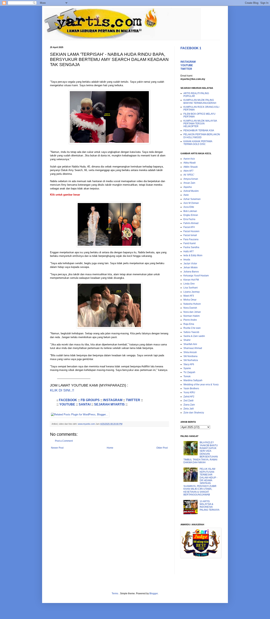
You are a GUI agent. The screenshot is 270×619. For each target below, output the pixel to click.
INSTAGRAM (112, 400)
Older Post (162, 447)
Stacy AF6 (188, 364)
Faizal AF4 (189, 227)
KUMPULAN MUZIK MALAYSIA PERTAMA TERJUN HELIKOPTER (200, 123)
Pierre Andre (190, 319)
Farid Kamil (189, 243)
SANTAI (85, 404)
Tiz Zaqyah (189, 372)
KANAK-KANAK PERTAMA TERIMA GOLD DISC (197, 143)
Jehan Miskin (190, 267)
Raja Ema (188, 324)
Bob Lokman (190, 211)
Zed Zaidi (188, 400)
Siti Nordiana (190, 356)
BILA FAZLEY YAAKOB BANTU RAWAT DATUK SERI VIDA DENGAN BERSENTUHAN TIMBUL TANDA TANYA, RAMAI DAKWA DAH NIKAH (200, 452)
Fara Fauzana (190, 239)
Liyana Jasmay (191, 291)
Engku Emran (190, 215)
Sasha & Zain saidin (194, 336)
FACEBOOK (68, 400)
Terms (115, 593)
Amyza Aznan (190, 179)
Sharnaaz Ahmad (192, 348)
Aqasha (187, 187)
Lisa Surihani (190, 287)
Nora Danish (190, 307)
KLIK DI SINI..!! (62, 390)
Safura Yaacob (191, 332)
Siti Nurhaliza (190, 360)
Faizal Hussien (191, 231)
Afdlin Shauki (190, 166)
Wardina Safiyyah (192, 380)
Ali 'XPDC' (188, 174)
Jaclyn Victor (190, 263)
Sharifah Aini (190, 344)
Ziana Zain (189, 404)
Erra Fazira (189, 219)
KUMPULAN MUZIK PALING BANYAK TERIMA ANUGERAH (199, 101)
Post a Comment (64, 440)
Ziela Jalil (188, 408)
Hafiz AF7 (188, 251)
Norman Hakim (191, 316)
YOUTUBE (67, 404)
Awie (186, 195)
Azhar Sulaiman (192, 199)
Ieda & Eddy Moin (192, 255)
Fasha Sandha (191, 247)
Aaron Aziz (189, 158)
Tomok (187, 376)
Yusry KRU (189, 392)
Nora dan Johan (192, 312)
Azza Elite (188, 207)
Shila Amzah (190, 352)
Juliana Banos (191, 271)
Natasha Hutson (192, 303)
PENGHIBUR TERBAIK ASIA (198, 130)
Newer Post (57, 447)
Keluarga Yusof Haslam (196, 275)
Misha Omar (189, 299)
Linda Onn (189, 283)
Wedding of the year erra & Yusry (201, 384)
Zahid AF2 (188, 396)
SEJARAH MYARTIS (109, 404)
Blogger (153, 593)
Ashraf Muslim (191, 191)
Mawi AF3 (188, 295)
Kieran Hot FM (191, 279)
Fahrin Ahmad (190, 223)
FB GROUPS (90, 400)
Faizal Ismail (190, 235)
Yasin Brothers (191, 388)
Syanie (187, 368)
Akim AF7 (188, 170)
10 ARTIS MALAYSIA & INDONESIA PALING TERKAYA (209, 505)
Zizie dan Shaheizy (193, 412)
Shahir (187, 340)
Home (110, 447)
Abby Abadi (189, 162)
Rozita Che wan (192, 328)
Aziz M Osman (191, 203)
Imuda (186, 259)
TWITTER (133, 400)
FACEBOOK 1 (190, 48)
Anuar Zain (189, 182)
